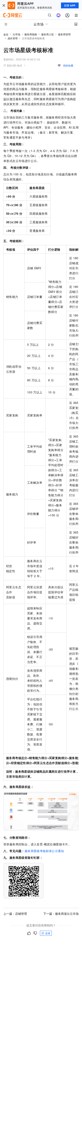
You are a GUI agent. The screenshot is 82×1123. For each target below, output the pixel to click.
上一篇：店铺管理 (15, 913)
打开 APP (69, 5)
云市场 (16, 34)
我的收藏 (68, 65)
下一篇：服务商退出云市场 (61, 913)
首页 (5, 34)
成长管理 (13, 38)
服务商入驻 (47, 34)
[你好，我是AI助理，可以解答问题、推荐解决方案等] (58, 15)
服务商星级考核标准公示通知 (44, 851)
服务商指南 (30, 34)
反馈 (47, 933)
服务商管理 (64, 34)
